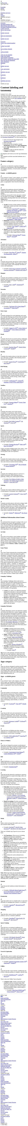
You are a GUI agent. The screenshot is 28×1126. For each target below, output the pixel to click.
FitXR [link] (18, 753)
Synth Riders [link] (21, 362)
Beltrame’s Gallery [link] (11, 798)
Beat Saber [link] (6, 363)
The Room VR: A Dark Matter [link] (16, 306)
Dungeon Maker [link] (13, 402)
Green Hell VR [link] (13, 482)
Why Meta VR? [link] (4, 1021)
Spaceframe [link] (6, 906)
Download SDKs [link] (5, 1013)
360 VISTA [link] (13, 920)
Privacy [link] (2, 1035)
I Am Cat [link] (12, 423)
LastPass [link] (20, 975)
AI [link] (1, 1002)
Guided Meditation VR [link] (9, 753)
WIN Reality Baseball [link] (14, 937)
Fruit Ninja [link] (15, 209)
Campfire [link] (11, 905)
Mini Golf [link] (22, 444)
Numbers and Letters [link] (20, 270)
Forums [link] (2, 1037)
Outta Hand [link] (10, 228)
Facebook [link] (11, 703)
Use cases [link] (3, 1030)
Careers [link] (2, 1006)
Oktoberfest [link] (19, 284)
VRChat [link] (6, 286)
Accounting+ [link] (7, 308)
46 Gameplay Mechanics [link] (12, 621)
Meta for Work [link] (4, 1014)
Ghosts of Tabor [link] (16, 235)
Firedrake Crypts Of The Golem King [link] (13, 382)
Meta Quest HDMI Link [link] (18, 990)
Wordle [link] (12, 348)
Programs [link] (3, 1016)
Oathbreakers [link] (12, 380)
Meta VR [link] (3, 1001)
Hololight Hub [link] (12, 767)
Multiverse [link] (17, 513)
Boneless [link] (10, 404)
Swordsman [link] (10, 219)
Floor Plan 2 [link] (12, 252)
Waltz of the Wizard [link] (17, 637)
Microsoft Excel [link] (19, 905)
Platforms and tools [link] (5, 1024)
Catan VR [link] (6, 495)
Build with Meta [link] (5, 998)
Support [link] (3, 1038)
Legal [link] (2, 1034)
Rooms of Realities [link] (16, 644)
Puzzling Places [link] (13, 347)
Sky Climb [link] (15, 226)
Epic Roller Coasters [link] (14, 421)
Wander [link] (13, 963)
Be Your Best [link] (17, 938)
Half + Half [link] (12, 284)
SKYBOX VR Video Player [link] (18, 828)
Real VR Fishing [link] (8, 446)
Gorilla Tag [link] (22, 226)
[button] (14, 1)
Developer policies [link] (5, 1032)
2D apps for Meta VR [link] (6, 1026)
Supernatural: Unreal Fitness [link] (16, 752)
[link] (4, 2)
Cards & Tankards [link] (13, 494)
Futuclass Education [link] (9, 270)
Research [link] (3, 1007)
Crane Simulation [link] (18, 815)
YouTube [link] (11, 827)
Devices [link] (3, 1027)
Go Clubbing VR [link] (8, 737)
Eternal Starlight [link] (10, 466)
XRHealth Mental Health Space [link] (17, 890)
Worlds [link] (2, 1003)
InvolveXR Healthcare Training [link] (11, 891)
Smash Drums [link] (12, 362)
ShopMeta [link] (11, 918)
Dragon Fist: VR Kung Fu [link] (18, 217)
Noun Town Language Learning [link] (17, 268)
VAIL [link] (13, 650)
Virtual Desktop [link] (11, 991)
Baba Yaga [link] (14, 308)
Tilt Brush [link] (22, 721)
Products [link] (3, 1009)
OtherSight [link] (6, 963)
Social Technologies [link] (5, 999)
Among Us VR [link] (13, 328)
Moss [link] (18, 252)
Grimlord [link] (20, 380)
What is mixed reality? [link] (6, 1023)
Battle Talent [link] (18, 219)
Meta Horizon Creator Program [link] (8, 1019)
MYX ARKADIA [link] (13, 736)
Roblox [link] (11, 513)
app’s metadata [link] (18, 98)
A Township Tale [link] (16, 633)
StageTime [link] (22, 736)
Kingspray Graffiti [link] (13, 721)
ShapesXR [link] (6, 723)
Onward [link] (14, 236)
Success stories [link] (4, 1028)
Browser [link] (6, 976)
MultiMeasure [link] (12, 975)
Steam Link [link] (19, 991)
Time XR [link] (18, 703)
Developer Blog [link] (4, 1012)
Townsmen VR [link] (13, 464)
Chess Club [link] (23, 494)
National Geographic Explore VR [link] (17, 961)
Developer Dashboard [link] (7, 137)
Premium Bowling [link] (13, 444)
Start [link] (2, 1017)
